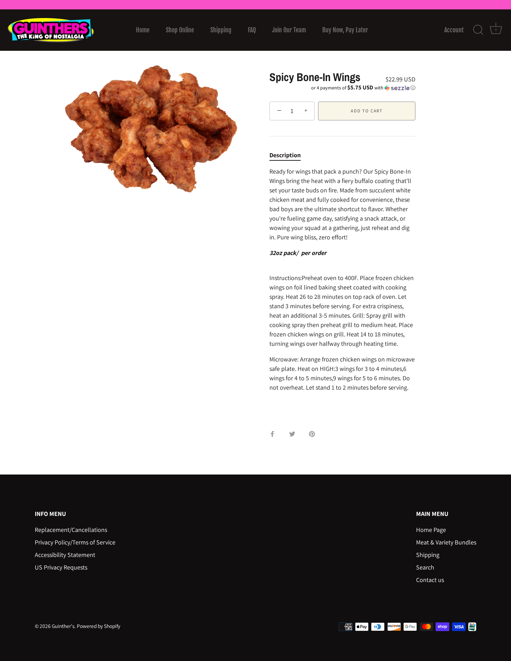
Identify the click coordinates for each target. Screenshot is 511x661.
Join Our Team (289, 30)
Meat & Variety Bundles (446, 542)
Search (425, 567)
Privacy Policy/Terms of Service (75, 542)
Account (454, 30)
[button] (342, 87)
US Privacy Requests (61, 567)
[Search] (478, 30)
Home (142, 30)
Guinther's (63, 625)
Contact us (430, 580)
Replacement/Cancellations (71, 530)
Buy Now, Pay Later (345, 30)
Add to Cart (367, 111)
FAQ (252, 30)
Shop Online (180, 30)
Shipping (221, 30)
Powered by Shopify (98, 625)
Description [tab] (285, 155)
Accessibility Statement (65, 555)
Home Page (431, 530)
